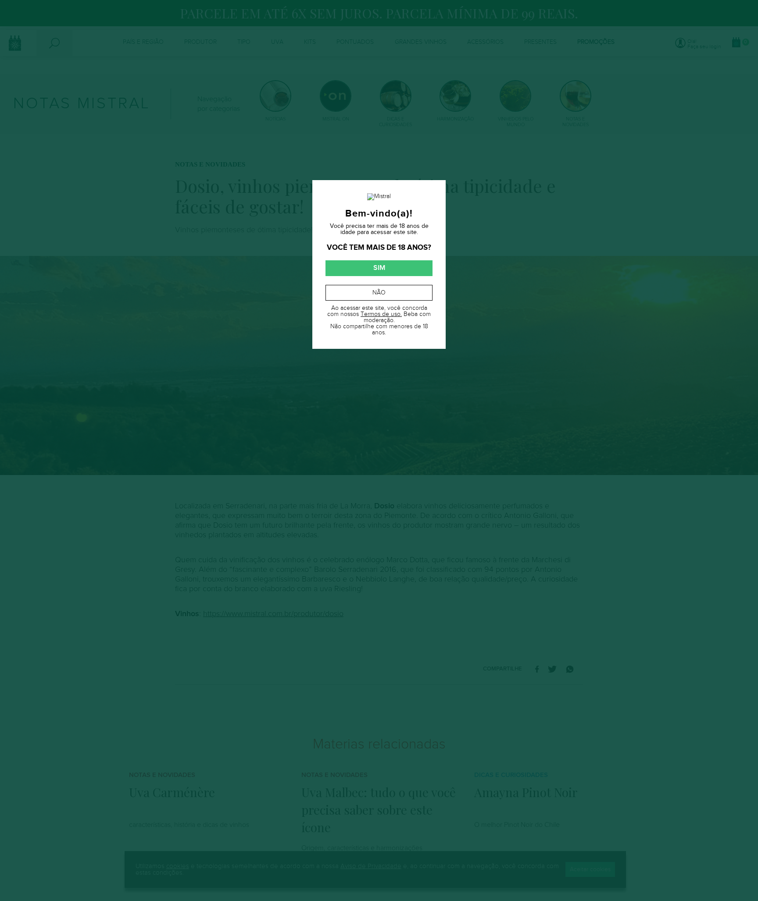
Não (379, 292)
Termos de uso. (381, 314)
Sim (379, 268)
